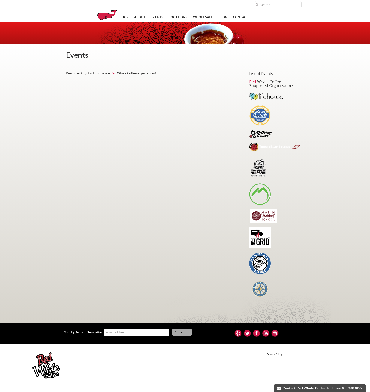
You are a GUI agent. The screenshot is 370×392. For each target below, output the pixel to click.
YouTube (265, 333)
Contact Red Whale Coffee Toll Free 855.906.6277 (322, 388)
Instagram (275, 333)
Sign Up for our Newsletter (83, 332)
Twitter (247, 333)
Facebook (256, 333)
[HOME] (107, 14)
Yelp (238, 333)
